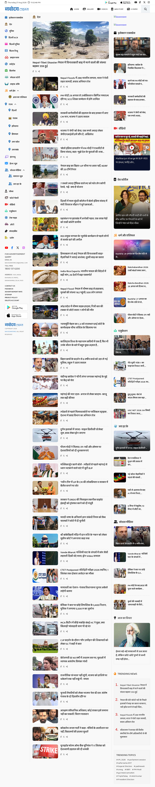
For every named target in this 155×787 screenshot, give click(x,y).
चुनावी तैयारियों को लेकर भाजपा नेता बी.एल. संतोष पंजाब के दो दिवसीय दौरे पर (83, 695)
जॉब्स (11, 191)
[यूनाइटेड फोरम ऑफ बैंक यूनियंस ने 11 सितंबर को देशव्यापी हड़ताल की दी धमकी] (45, 758)
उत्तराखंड (15, 149)
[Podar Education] (120, 17)
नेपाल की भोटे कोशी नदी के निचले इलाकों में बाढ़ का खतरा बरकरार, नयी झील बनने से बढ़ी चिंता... (133, 703)
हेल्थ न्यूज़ (13, 163)
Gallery (90, 9)
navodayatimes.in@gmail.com (16, 263)
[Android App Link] (111, 3)
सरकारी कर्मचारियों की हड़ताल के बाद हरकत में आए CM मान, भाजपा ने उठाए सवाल (84, 115)
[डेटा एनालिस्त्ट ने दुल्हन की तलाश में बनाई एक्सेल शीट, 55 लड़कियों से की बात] (120, 466)
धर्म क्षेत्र (12, 91)
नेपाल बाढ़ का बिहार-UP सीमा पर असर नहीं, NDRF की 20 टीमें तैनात (84, 168)
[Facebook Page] (12, 248)
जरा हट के (17, 184)
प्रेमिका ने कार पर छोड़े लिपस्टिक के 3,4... (136, 571)
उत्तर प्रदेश (15, 142)
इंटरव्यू (13, 157)
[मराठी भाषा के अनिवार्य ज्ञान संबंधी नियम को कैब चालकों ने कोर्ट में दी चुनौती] (45, 529)
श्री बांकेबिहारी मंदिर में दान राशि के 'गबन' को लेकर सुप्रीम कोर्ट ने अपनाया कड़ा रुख (83, 537)
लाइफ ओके (14, 84)
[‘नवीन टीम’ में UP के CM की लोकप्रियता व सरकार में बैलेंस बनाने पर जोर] (45, 494)
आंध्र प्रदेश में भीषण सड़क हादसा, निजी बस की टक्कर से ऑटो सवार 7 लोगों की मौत (81, 308)
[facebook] (140, 2)
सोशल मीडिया (15, 170)
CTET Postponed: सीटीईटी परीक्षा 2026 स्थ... (138, 380)
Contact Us (10, 286)
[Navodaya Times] (17, 8)
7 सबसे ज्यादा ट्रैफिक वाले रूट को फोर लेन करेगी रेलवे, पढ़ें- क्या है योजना (82, 185)
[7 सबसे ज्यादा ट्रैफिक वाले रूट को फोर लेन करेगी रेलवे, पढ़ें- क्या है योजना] (45, 195)
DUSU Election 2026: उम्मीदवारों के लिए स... (131, 351)
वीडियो (12, 204)
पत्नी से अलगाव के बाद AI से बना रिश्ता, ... (136, 491)
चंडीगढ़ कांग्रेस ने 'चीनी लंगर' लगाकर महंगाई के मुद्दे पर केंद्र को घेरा (83, 378)
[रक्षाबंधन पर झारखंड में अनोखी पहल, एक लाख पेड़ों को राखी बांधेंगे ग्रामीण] (45, 231)
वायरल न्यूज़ (18, 176)
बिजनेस (12, 71)
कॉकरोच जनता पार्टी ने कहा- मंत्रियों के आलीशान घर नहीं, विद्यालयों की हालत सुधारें (84, 730)
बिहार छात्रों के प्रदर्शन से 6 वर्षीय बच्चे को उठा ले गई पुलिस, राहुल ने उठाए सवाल (84, 361)
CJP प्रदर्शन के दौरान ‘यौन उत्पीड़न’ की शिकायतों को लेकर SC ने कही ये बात (84, 642)
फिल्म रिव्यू (13, 51)
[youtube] (135, 2)
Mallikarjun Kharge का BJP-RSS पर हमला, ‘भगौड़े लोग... (132, 160)
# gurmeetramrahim (125, 773)
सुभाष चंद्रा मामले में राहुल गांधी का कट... (131, 54)
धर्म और (126, 235)
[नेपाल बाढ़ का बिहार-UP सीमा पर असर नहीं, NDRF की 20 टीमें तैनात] (45, 178)
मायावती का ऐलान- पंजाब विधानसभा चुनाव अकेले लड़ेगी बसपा (84, 589)
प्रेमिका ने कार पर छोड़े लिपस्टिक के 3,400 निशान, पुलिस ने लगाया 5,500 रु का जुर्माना (83, 607)
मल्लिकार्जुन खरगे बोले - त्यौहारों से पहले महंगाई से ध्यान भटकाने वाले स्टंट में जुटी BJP (83, 466)
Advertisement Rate (13, 291)
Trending (127, 674)
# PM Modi (136, 769)
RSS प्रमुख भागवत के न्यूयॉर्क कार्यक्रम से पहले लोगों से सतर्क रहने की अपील (84, 238)
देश (10, 24)
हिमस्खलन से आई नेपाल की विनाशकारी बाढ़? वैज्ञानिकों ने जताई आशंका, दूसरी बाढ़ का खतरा (82, 255)
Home (76, 9)
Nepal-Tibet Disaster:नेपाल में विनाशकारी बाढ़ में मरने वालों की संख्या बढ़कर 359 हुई (69, 64)
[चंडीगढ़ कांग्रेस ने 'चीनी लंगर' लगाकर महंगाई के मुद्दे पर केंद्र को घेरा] (45, 389)
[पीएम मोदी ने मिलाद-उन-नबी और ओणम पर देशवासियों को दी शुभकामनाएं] (45, 459)
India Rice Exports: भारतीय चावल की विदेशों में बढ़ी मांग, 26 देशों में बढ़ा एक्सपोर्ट (83, 273)
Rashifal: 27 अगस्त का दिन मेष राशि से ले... (137, 300)
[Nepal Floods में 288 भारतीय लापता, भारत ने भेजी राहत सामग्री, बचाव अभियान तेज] (45, 90)
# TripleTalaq (122, 776)
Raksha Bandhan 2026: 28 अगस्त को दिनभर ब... (138, 284)
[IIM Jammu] (120, 25)
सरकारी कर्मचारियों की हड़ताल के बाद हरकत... (136, 98)
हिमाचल (15, 134)
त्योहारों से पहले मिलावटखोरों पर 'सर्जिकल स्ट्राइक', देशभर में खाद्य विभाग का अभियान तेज (83, 414)
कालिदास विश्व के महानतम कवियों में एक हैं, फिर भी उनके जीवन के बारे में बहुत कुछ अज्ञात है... (84, 343)
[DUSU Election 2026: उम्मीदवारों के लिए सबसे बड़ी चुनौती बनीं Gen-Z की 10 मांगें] (132, 345)
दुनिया (11, 31)
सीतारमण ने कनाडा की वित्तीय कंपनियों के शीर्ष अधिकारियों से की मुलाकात (133, 733)
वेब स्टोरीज (122, 180)
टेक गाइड (13, 218)
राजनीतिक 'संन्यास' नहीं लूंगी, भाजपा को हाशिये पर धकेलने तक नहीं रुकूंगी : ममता (83, 677)
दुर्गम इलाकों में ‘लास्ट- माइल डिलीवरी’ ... (131, 448)
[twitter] (144, 2)
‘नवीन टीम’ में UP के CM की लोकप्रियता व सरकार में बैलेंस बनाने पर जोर (84, 484)
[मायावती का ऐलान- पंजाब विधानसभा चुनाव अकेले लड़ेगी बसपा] (45, 600)
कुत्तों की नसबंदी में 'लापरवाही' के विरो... (135, 603)
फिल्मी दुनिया (14, 44)
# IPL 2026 (121, 759)
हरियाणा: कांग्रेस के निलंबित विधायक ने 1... (136, 66)
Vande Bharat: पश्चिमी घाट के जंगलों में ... (137, 555)
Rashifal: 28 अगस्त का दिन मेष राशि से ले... (131, 255)
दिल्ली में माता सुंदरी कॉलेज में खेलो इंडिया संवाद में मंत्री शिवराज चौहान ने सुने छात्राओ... (83, 203)
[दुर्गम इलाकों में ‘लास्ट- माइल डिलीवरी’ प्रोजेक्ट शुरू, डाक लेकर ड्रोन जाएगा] (45, 441)
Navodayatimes (10, 331)
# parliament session (136, 759)
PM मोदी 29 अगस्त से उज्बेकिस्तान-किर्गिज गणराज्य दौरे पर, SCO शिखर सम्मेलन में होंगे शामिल (84, 97)
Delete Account (12, 300)
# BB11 (127, 769)
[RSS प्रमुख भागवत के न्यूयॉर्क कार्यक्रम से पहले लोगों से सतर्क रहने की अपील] (45, 248)
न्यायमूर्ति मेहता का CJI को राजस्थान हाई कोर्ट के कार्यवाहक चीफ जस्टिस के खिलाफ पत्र (82, 326)
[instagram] (149, 2)
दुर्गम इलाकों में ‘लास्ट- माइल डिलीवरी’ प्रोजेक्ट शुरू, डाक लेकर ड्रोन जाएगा (81, 431)
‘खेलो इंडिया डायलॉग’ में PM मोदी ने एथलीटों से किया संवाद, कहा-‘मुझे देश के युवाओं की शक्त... (82, 150)
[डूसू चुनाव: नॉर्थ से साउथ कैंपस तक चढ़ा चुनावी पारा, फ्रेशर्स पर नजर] (120, 402)
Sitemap (8, 294)
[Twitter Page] (18, 248)
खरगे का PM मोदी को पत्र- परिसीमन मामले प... (138, 82)
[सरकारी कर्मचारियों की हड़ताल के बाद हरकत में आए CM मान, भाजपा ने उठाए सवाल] (45, 125)
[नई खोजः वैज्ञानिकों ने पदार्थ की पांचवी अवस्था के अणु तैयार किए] (120, 482)
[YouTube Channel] (7, 248)
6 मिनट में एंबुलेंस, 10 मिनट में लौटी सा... (136, 507)
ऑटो (12, 224)
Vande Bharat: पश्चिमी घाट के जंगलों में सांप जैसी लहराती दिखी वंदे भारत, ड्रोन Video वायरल (84, 554)
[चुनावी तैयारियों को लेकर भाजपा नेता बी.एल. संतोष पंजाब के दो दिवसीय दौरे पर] (45, 705)
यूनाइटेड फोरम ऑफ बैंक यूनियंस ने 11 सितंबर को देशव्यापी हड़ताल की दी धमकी (82, 747)
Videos (104, 9)
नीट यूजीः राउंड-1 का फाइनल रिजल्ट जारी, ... (137, 364)
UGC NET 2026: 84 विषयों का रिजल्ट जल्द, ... (139, 412)
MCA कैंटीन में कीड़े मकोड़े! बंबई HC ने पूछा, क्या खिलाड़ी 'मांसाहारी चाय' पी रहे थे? (82, 624)
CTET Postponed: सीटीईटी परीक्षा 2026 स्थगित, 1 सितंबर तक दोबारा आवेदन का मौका (84, 572)
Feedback (9, 288)
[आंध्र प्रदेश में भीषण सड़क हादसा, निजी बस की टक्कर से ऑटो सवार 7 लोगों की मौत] (45, 318)
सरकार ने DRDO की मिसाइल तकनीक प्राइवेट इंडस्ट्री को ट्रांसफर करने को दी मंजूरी (81, 501)
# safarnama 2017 (124, 763)
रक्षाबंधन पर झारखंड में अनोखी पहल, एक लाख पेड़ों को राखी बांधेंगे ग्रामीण (83, 220)
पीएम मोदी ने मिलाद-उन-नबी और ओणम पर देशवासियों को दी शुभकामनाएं (80, 449)
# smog (119, 769)
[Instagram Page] (24, 248)
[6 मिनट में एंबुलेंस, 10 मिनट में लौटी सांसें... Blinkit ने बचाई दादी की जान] (120, 513)
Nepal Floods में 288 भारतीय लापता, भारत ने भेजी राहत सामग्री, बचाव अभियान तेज (84, 80)
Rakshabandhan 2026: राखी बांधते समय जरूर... (138, 269)
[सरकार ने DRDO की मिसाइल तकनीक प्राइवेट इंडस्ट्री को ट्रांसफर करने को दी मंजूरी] (45, 512)
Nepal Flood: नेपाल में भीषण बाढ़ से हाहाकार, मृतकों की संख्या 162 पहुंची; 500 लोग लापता (82, 291)
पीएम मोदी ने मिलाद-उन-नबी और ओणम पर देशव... (139, 316)
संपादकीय (13, 231)
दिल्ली (14, 110)
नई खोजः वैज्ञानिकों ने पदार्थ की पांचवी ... (136, 476)
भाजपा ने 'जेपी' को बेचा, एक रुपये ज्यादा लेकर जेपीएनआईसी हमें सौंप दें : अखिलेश (81, 132)
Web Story (118, 9)
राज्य (11, 104)
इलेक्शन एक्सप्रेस (16, 18)
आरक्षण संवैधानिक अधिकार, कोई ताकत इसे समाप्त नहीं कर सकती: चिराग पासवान (84, 712)
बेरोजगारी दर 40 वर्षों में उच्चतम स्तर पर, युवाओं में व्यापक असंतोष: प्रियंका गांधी (83, 660)
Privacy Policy (11, 297)
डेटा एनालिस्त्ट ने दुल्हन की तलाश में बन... (135, 462)
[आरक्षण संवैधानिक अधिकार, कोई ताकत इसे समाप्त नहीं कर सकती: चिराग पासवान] (45, 723)
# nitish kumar (135, 776)
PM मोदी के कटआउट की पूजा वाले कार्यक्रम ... (137, 587)
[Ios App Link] (125, 3)
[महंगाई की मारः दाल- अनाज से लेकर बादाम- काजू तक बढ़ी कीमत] (45, 406)
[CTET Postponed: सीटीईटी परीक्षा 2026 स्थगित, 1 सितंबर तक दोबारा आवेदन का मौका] (45, 582)
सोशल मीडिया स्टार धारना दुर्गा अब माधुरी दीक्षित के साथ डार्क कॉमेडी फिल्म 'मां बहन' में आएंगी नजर (130, 219)
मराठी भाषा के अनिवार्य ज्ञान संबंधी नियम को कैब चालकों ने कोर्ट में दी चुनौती (83, 519)
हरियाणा (15, 126)
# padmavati (139, 766)
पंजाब (15, 118)
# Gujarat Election (124, 766)
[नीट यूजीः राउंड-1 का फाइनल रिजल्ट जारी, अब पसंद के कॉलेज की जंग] (120, 370)
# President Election (125, 779)
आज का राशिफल (20, 97)
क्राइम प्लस (14, 57)
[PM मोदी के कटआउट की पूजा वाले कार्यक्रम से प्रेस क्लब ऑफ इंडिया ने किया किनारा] (120, 593)
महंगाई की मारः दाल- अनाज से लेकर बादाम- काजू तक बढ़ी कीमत (83, 396)
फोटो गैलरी (14, 198)
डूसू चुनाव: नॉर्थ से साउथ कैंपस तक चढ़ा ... (137, 396)
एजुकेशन (12, 211)
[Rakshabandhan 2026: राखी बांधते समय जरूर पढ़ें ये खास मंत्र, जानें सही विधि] (120, 275)
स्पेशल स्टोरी (15, 77)
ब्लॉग (12, 238)
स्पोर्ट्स (12, 64)
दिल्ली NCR (13, 37)
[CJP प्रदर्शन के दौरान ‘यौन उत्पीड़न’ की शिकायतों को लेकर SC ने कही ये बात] (45, 652)
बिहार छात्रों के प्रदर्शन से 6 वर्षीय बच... (130, 543)
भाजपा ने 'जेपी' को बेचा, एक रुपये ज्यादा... (137, 114)
